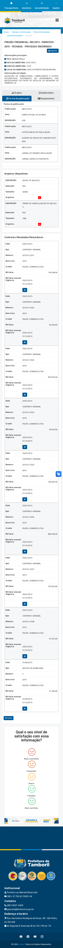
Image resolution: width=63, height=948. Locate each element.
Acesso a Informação (21, 32)
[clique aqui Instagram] (42, 936)
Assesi (21, 944)
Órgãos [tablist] (18, 93)
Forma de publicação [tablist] (18, 98)
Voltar (9, 718)
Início (6, 32)
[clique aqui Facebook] (28, 936)
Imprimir (53, 51)
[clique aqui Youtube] (35, 936)
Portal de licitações (41, 32)
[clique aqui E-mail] (21, 936)
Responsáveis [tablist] (47, 98)
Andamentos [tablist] (47, 93)
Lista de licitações (15, 35)
